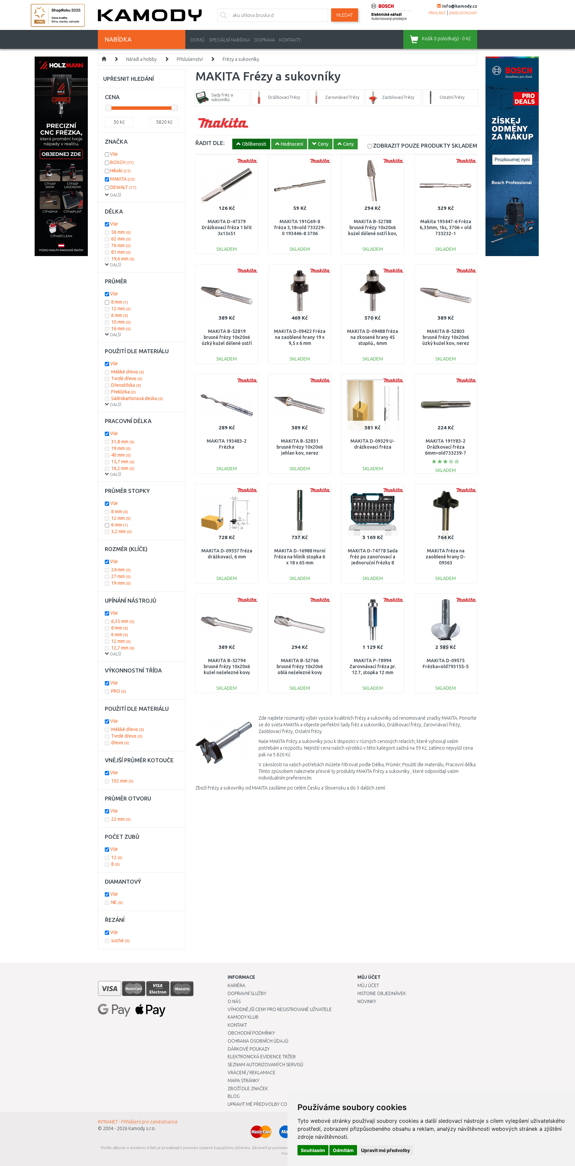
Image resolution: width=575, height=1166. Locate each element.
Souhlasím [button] (313, 1150)
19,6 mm (122, 258)
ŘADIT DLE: (210, 143)
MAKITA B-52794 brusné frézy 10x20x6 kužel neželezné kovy (227, 666)
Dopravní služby (247, 993)
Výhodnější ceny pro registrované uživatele (280, 1009)
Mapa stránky (243, 1080)
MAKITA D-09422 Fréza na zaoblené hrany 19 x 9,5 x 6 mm (299, 337)
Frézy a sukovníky (241, 59)
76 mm (121, 245)
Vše (114, 154)
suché (120, 940)
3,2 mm (121, 531)
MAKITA (122, 179)
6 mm (119, 315)
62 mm (121, 238)
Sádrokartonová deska (137, 398)
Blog (234, 1096)
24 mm (121, 569)
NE (117, 902)
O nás (234, 1001)
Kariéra (236, 985)
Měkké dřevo (127, 371)
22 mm (121, 819)
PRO (118, 691)
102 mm (122, 781)
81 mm (121, 252)
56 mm (121, 232)
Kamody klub (243, 1017)
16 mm (121, 328)
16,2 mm (122, 468)
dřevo (120, 742)
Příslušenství (190, 59)
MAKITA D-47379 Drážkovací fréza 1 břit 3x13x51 (227, 227)
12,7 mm (122, 648)
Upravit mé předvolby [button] (385, 1150)
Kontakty (290, 40)
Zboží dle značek (248, 1088)
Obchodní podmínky (251, 1033)
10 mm (121, 322)
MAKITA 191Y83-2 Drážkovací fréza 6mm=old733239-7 (445, 447)
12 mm (121, 308)
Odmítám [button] (343, 1150)
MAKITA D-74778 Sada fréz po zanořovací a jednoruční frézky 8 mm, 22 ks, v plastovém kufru (373, 563)
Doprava (264, 40)
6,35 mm (122, 621)
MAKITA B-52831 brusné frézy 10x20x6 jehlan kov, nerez (300, 447)
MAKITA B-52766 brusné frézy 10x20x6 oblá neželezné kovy (300, 666)
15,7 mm (122, 461)
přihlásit (437, 13)
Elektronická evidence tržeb (262, 1056)
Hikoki (120, 170)
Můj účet (368, 985)
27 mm (121, 576)
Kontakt (237, 1025)
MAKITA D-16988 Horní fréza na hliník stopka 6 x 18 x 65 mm (299, 556)
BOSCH (122, 162)
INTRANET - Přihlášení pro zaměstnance (138, 1121)
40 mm (121, 455)
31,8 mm (122, 441)
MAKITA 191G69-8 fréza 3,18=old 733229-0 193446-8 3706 (299, 227)
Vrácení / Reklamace (252, 1072)
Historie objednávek (381, 993)
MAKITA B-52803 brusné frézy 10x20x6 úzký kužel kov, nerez (445, 337)
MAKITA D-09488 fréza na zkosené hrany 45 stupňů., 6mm (372, 337)
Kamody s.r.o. (142, 1128)
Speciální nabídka (229, 40)
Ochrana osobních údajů (258, 1041)
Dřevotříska (126, 385)
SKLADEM (425, 145)
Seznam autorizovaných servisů (265, 1064)
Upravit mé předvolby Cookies (263, 1104)
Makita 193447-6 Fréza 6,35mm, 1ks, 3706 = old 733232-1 (446, 227)
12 (116, 857)
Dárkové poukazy (249, 1049)
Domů (197, 40)
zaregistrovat (463, 13)
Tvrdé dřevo (126, 378)
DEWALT (123, 187)
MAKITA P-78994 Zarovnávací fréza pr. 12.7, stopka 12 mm (372, 666)
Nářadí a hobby (141, 59)
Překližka (123, 391)
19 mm (121, 448)
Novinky (366, 1001)
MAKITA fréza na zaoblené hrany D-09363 (446, 556)
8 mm (119, 302)
